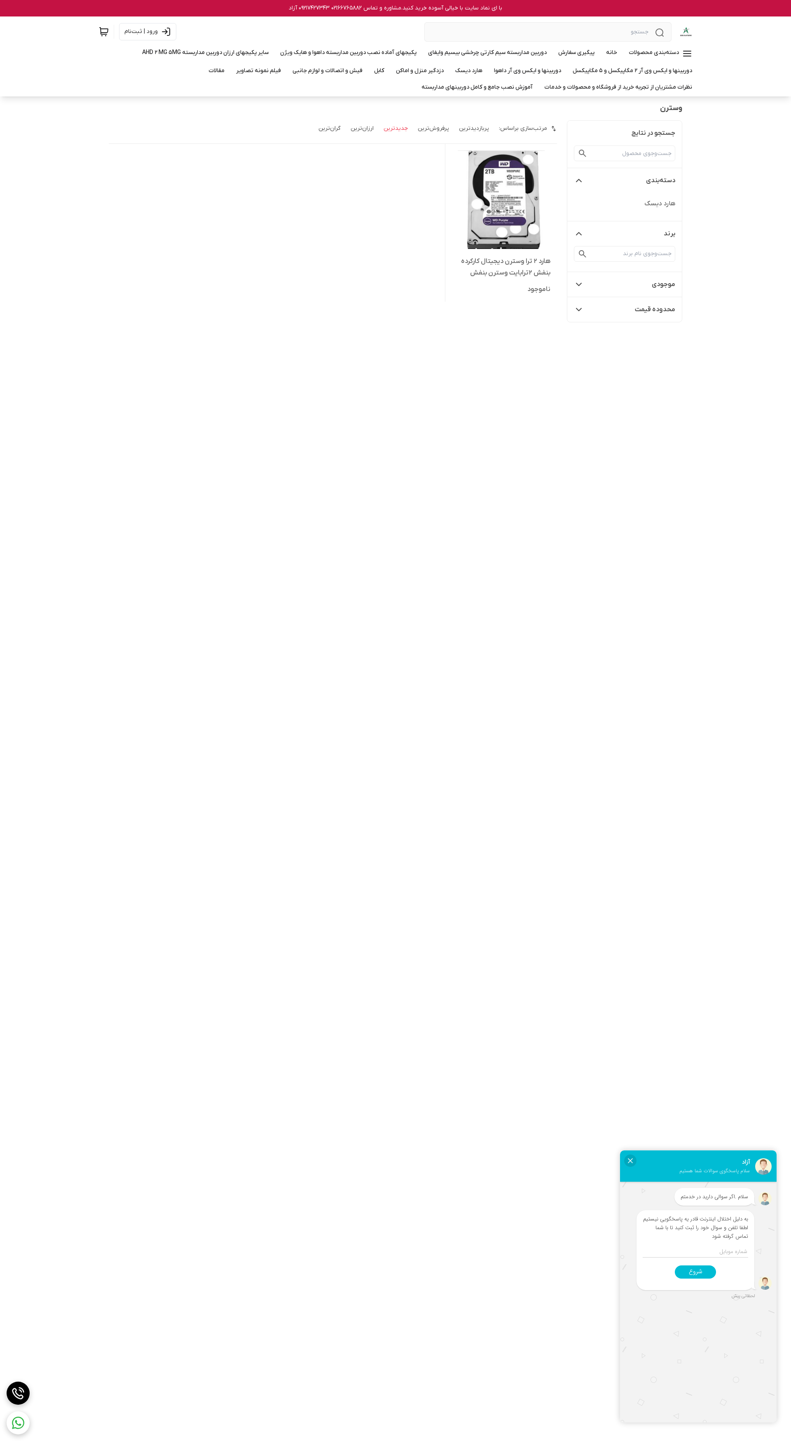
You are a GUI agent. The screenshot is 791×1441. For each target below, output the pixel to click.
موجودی (663, 284)
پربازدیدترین (474, 128)
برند (669, 234)
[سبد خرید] (104, 32)
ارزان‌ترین (362, 128)
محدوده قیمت (655, 309)
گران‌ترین (329, 128)
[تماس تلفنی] (18, 1393)
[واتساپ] (18, 1422)
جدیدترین (396, 128)
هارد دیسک (659, 203)
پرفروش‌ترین (433, 128)
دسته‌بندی (660, 180)
